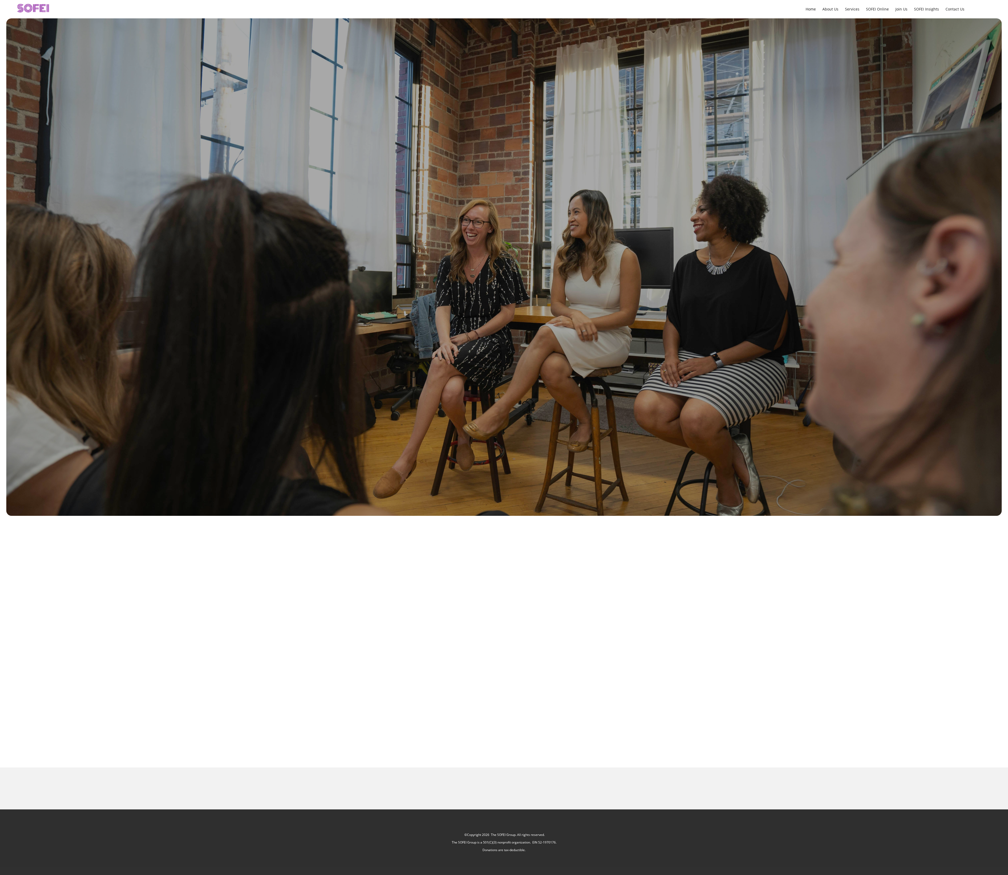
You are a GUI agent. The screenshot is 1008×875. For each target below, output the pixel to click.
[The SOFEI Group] (34, 8)
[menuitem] (810, 9)
